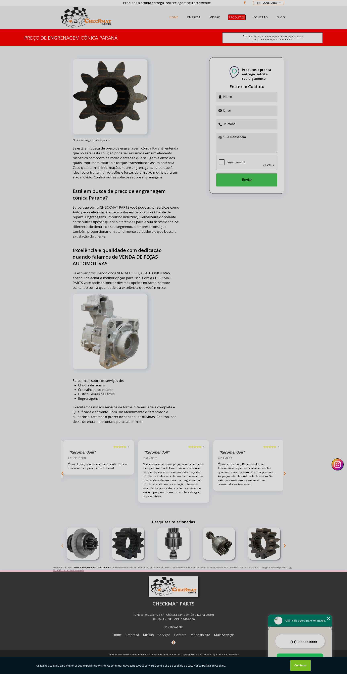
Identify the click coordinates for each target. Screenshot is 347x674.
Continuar (300, 665)
